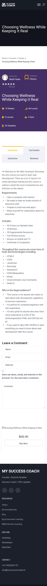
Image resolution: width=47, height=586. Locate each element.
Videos (5, 505)
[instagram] (17, 490)
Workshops (7, 542)
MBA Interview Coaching (12, 524)
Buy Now (23, 443)
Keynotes (6, 547)
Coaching (6, 538)
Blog (4, 514)
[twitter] (11, 490)
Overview (12, 150)
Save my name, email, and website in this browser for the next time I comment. (22, 376)
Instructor (13, 76)
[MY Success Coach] (8, 5)
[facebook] (4, 490)
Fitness (33, 79)
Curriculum (34, 150)
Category (33, 76)
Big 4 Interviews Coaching (12, 519)
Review (12, 87)
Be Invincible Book (9, 510)
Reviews (34, 158)
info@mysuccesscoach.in (13, 570)
